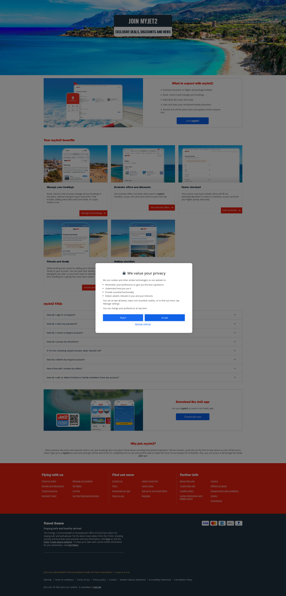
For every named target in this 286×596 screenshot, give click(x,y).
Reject (123, 317)
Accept (164, 317)
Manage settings (143, 324)
